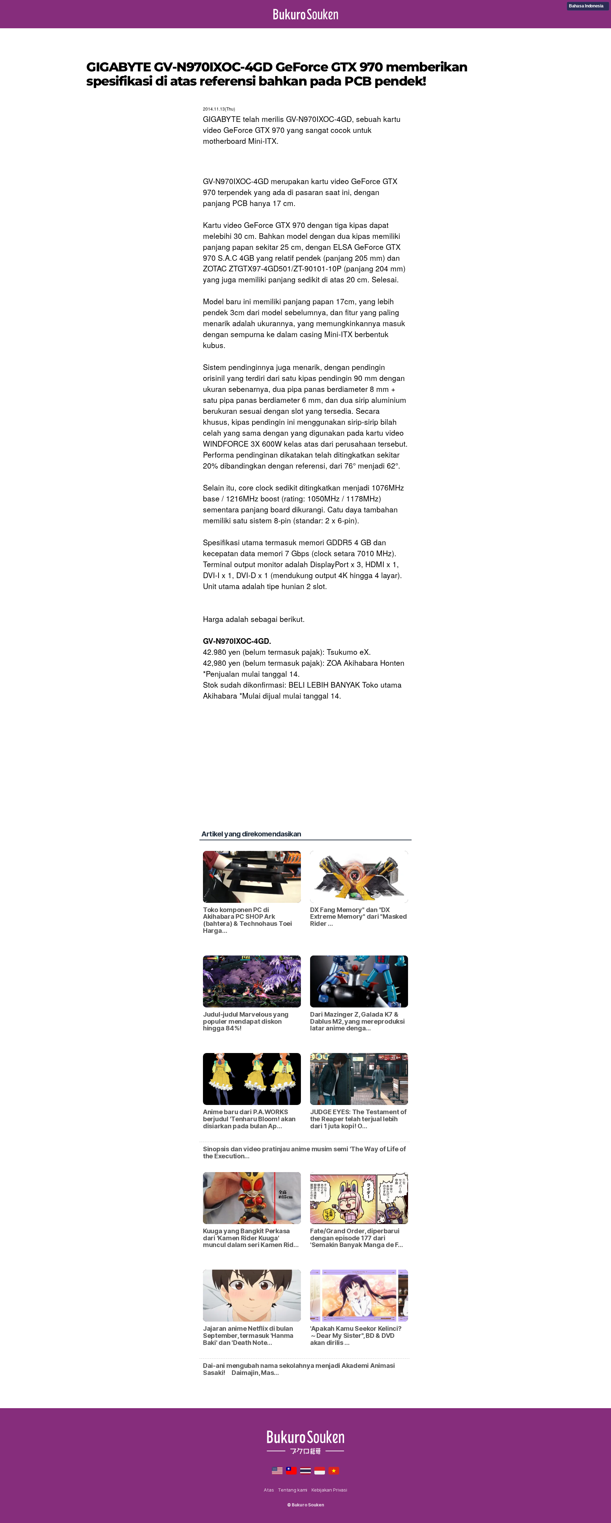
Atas (269, 1490)
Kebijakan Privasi (329, 1490)
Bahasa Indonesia (586, 6)
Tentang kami (292, 1490)
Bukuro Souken (305, 14)
